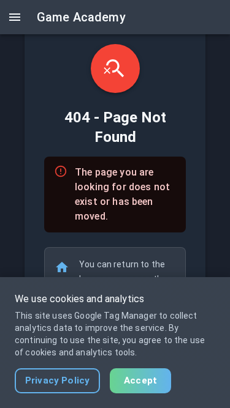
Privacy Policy (57, 380)
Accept (140, 380)
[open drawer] (14, 17)
